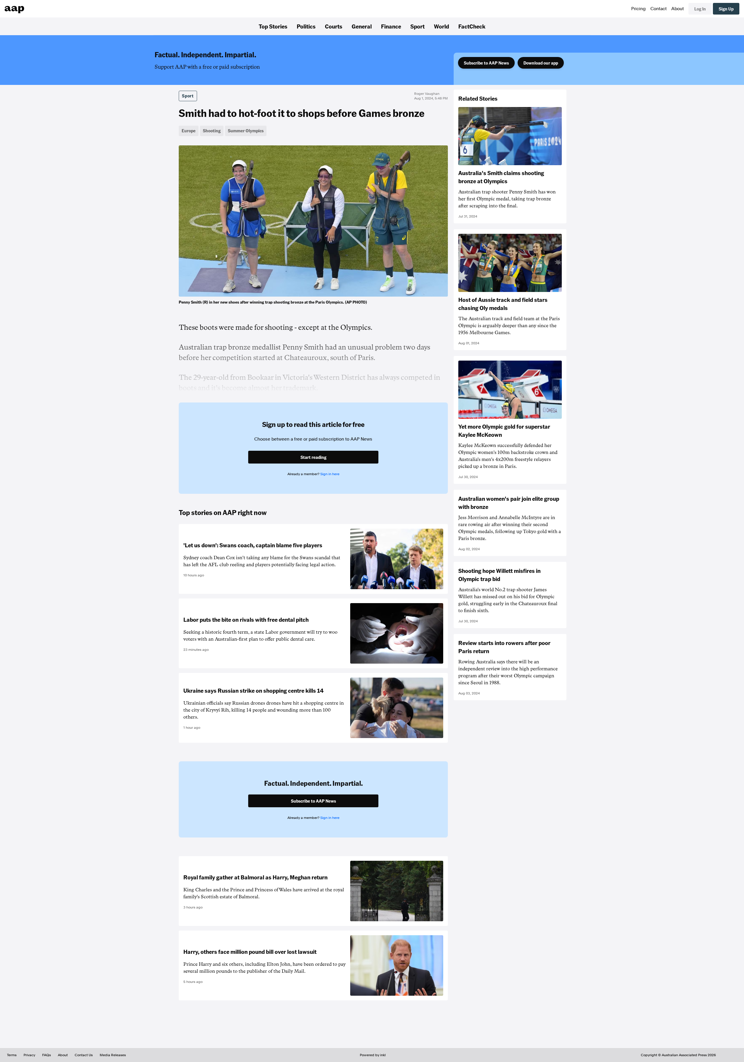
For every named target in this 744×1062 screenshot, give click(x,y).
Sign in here (329, 474)
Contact (658, 8)
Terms (12, 1055)
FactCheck (471, 26)
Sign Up (726, 9)
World (441, 26)
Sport (417, 26)
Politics (306, 26)
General (362, 26)
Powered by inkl (373, 1055)
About (677, 8)
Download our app (540, 63)
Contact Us (84, 1055)
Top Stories (273, 26)
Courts (333, 26)
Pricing (638, 8)
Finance (391, 26)
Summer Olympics (246, 130)
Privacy (29, 1055)
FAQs (46, 1055)
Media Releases (113, 1055)
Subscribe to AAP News (486, 63)
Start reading (313, 457)
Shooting (212, 130)
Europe (189, 130)
